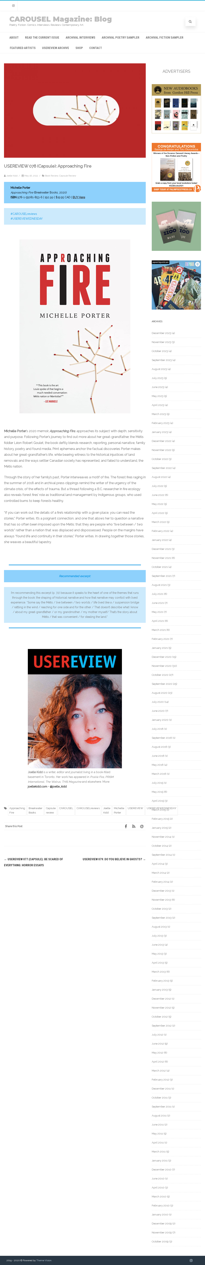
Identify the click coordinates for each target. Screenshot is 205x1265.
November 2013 (161, 899)
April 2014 (158, 863)
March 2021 (159, 629)
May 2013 (157, 953)
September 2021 (162, 575)
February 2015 (160, 818)
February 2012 (160, 1079)
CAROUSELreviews (88, 808)
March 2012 (159, 1070)
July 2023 (157, 378)
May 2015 (157, 791)
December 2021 (161, 548)
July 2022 (157, 485)
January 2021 (160, 647)
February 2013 (160, 980)
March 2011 (159, 1151)
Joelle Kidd (106, 810)
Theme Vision (43, 1260)
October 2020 (160, 674)
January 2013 (160, 989)
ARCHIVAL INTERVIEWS (80, 37)
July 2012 (157, 1034)
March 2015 (159, 809)
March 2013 (159, 971)
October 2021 (160, 566)
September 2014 (162, 854)
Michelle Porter (119, 810)
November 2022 (161, 450)
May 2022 (157, 503)
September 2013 (162, 917)
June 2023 (158, 387)
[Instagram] (13, 6)
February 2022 (160, 530)
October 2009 (160, 1241)
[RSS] (134, 826)
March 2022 (159, 521)
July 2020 (158, 701)
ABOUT (14, 37)
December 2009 (162, 1223)
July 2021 (157, 593)
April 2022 (158, 512)
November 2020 (162, 665)
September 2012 (162, 1025)
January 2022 (160, 539)
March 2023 (159, 414)
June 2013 (158, 944)
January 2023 (160, 432)
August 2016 (159, 746)
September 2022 (162, 468)
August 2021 (159, 584)
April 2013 (158, 962)
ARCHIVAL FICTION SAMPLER (164, 37)
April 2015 (158, 800)
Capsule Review (67, 175)
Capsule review (51, 810)
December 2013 (161, 890)
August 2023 (159, 369)
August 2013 (159, 926)
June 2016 (158, 755)
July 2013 (157, 935)
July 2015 (157, 782)
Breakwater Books (35, 810)
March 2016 (159, 773)
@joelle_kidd (58, 786)
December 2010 (161, 1169)
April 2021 (158, 620)
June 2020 (158, 710)
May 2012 (157, 1052)
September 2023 (162, 360)
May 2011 (157, 1133)
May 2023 (157, 396)
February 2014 (160, 881)
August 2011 (159, 1115)
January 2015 (160, 827)
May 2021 (157, 611)
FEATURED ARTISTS (23, 48)
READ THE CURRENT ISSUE (42, 37)
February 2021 (160, 638)
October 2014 (160, 845)
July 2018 (158, 728)
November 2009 (162, 1232)
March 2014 (159, 872)
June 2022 (158, 494)
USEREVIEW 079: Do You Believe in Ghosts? (114, 859)
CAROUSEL (66, 808)
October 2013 (160, 908)
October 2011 (160, 1097)
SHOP (79, 48)
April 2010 (158, 1187)
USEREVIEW (135, 808)
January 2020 (160, 719)
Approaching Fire (17, 810)
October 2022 (160, 459)
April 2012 (158, 1061)
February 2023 (160, 423)
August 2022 (159, 476)
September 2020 (162, 683)
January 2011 (160, 1160)
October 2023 (160, 351)
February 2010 (161, 1205)
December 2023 (161, 333)
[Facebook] (126, 826)
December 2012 (161, 998)
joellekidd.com (37, 786)
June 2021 (158, 602)
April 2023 (158, 405)
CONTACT (95, 48)
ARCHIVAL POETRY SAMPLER (120, 37)
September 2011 (161, 1106)
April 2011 (158, 1142)
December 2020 (162, 656)
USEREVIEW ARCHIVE (55, 48)
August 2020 (159, 692)
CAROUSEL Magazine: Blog (60, 19)
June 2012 (158, 1043)
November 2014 (161, 836)
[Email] (142, 826)
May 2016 (158, 764)
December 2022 (161, 441)
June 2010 (158, 1178)
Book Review (51, 175)
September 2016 (162, 737)
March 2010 (159, 1196)
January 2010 (160, 1214)
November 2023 (161, 342)
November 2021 (161, 557)
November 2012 (161, 1007)
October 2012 (160, 1016)
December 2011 (161, 1088)
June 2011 (158, 1124)
